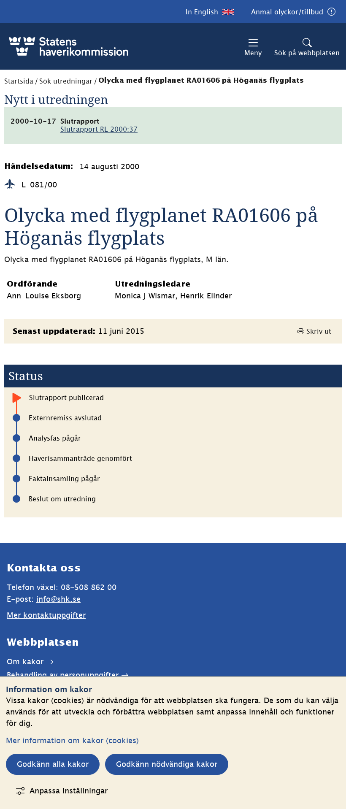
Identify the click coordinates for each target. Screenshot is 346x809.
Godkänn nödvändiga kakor (166, 764)
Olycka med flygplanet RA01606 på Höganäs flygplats (201, 81)
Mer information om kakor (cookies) (72, 740)
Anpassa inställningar (69, 790)
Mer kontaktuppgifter (46, 615)
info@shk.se (58, 599)
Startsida (18, 81)
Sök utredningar (65, 81)
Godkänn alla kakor (53, 764)
